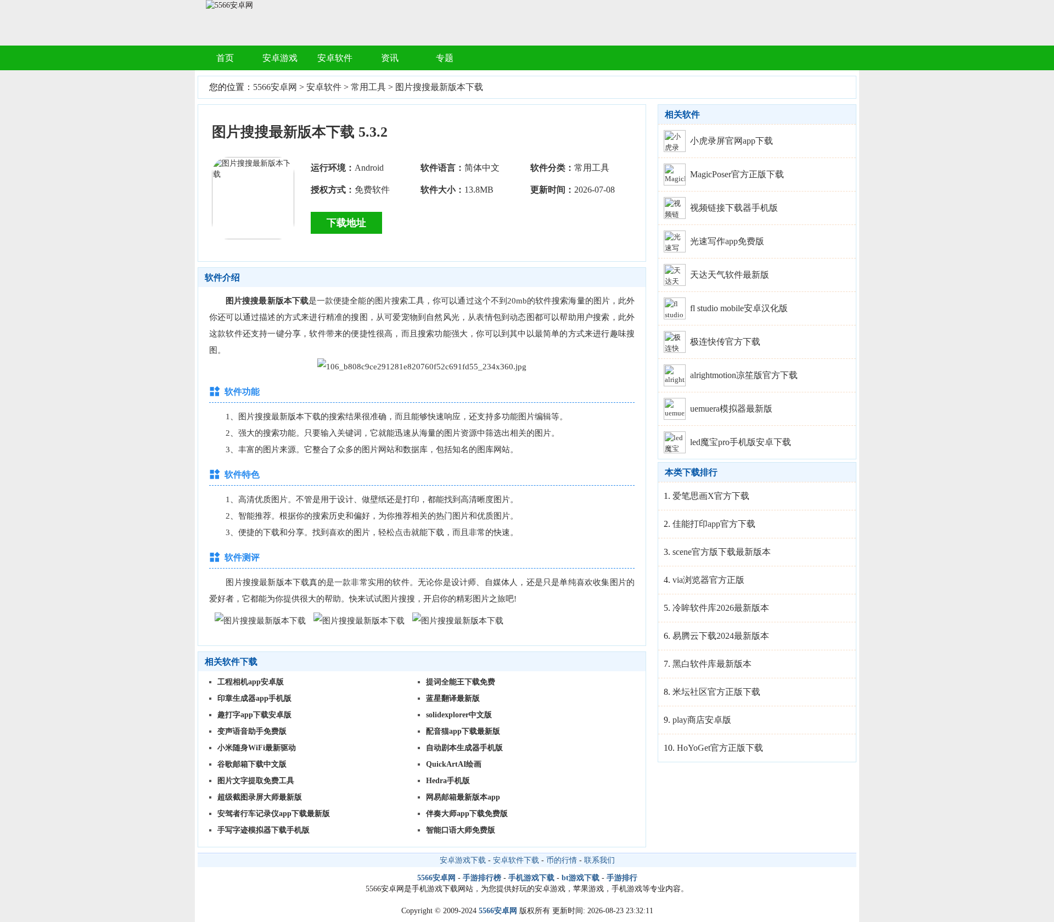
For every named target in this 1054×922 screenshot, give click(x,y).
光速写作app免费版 (727, 241)
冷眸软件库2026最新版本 (720, 607)
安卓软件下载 (516, 860)
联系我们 (599, 860)
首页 (225, 58)
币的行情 (561, 860)
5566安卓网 (275, 87)
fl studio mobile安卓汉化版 (739, 308)
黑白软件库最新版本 (712, 663)
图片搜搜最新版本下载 (439, 87)
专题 (444, 58)
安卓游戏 (280, 58)
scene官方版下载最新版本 (721, 551)
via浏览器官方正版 (708, 579)
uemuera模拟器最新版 (731, 408)
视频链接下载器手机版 (734, 207)
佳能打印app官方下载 (713, 524)
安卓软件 (334, 58)
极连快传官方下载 (725, 341)
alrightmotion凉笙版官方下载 (744, 375)
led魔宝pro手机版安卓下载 (740, 442)
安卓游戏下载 (463, 860)
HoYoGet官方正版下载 (720, 747)
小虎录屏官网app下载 (731, 140)
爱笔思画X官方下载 (710, 496)
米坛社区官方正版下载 (716, 691)
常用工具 (368, 87)
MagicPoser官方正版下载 (737, 174)
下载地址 (346, 222)
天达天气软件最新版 (729, 274)
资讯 (390, 58)
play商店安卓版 (701, 719)
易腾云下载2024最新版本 (720, 635)
